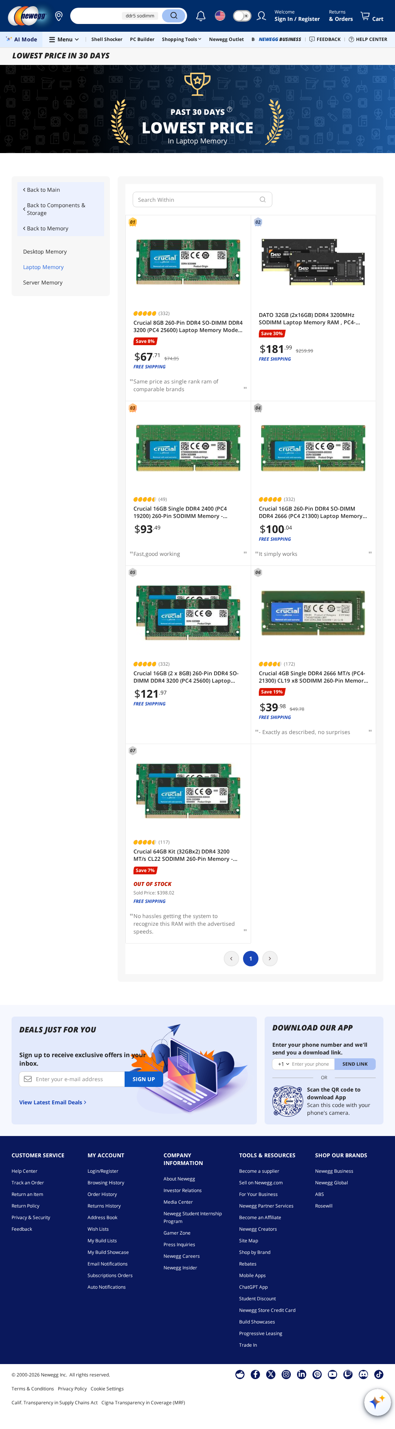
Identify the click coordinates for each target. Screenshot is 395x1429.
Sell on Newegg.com (261, 1182)
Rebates (248, 1263)
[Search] (173, 15)
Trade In (248, 1345)
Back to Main (43, 189)
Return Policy (25, 1205)
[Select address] (58, 15)
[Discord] (363, 1374)
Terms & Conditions (33, 1388)
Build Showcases (257, 1321)
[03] (188, 448)
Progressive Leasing (260, 1333)
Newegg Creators (258, 1229)
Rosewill (324, 1205)
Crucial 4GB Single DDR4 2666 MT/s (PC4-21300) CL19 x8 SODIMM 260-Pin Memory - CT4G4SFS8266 (313, 677)
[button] (58, 15)
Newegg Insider (180, 1267)
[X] (270, 1374)
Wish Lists (98, 1229)
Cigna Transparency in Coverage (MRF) (143, 1402)
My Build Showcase (108, 1252)
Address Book (102, 1217)
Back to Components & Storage (56, 208)
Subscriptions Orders (110, 1275)
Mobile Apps (252, 1275)
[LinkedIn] (302, 1374)
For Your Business (258, 1194)
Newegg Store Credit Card (267, 1310)
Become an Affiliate (260, 1217)
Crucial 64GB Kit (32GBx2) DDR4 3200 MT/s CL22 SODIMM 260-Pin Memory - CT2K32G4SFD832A (183, 855)
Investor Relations (183, 1190)
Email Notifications (108, 1263)
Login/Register (103, 1171)
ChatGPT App (253, 1287)
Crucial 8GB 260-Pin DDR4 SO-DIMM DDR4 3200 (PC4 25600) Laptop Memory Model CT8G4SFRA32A (188, 326)
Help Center (24, 1171)
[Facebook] (255, 1374)
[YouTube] (332, 1374)
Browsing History (106, 1182)
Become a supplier (259, 1171)
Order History (102, 1194)
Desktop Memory (45, 251)
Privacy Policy (72, 1388)
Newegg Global (331, 1182)
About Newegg (179, 1178)
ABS (319, 1194)
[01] (188, 262)
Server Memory (42, 282)
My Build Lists (102, 1240)
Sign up (144, 1079)
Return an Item (27, 1194)
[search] (262, 199)
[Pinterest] (317, 1374)
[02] (313, 262)
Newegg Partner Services (266, 1205)
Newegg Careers (182, 1256)
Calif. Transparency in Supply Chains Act (55, 1402)
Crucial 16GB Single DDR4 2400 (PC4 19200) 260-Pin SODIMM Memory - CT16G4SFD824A (180, 512)
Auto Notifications (107, 1287)
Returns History (104, 1205)
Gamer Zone (177, 1233)
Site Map (248, 1240)
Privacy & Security (31, 1217)
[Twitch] (347, 1374)
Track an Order (28, 1182)
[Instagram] (286, 1374)
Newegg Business (334, 1171)
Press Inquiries (179, 1244)
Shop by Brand (254, 1252)
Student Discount (257, 1298)
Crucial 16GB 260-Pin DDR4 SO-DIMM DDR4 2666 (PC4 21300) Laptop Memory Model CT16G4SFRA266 (311, 512)
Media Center (178, 1202)
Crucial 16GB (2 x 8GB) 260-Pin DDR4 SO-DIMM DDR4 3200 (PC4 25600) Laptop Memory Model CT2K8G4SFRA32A (186, 677)
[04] (313, 448)
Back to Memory (47, 228)
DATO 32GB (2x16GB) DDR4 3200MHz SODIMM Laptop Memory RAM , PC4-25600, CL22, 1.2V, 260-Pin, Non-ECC (307, 318)
